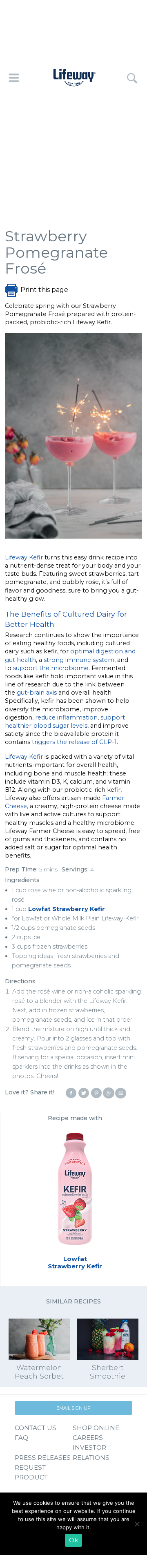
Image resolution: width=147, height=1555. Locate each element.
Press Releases (43, 1457)
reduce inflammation (66, 717)
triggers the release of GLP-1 (74, 742)
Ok (73, 1540)
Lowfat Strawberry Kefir (66, 909)
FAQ (21, 1437)
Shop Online (96, 1428)
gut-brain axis (37, 692)
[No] (137, 1524)
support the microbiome (51, 668)
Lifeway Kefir (24, 557)
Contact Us (35, 1428)
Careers (88, 1437)
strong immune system (79, 660)
